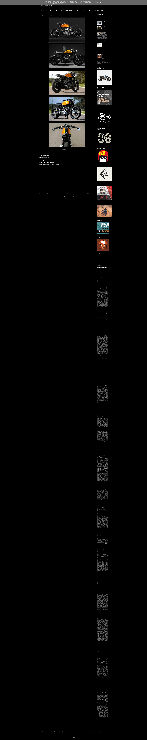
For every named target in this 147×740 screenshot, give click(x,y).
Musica (103, 556)
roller (102, 607)
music (99, 556)
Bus (102, 338)
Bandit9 (106, 302)
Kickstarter (104, 496)
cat (105, 352)
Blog (103, 321)
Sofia (103, 636)
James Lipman (101, 479)
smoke (106, 634)
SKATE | (51, 10)
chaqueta (99, 354)
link (107, 510)
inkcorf (106, 472)
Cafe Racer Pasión (101, 342)
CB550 (107, 352)
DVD (103, 398)
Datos (106, 379)
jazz (98, 480)
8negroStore (100, 283)
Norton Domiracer (100, 566)
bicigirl (106, 313)
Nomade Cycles (104, 563)
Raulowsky (99, 594)
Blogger (84, 737)
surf (100, 652)
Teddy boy (105, 664)
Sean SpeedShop (105, 622)
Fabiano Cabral (102, 407)
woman (98, 708)
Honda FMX (106, 459)
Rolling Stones (105, 607)
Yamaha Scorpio (100, 711)
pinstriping (106, 582)
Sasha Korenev (105, 618)
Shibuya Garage (100, 627)
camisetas (103, 346)
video (103, 699)
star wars (103, 644)
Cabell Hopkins (105, 339)
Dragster (104, 394)
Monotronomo (105, 542)
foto (107, 415)
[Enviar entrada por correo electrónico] (41, 155)
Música (106, 556)
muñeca (102, 555)
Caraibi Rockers (100, 348)
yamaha (106, 710)
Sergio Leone (99, 625)
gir (101, 431)
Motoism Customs (102, 550)
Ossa (104, 572)
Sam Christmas (100, 616)
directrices (106, 388)
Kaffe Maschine (103, 488)
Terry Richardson (105, 665)
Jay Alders (106, 479)
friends (101, 420)
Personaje (100, 579)
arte (101, 296)
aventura (99, 300)
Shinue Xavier (105, 627)
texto (99, 666)
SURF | (56, 10)
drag (101, 394)
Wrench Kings (103, 708)
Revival (106, 599)
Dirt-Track (99, 389)
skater (104, 632)
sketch (106, 632)
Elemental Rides (102, 403)
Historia (99, 449)
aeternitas (106, 287)
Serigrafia (106, 625)
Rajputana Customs (104, 593)
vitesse (98, 701)
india (107, 469)
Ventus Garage (103, 696)
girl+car (106, 431)
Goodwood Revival (105, 434)
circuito (106, 358)
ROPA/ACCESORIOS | (69, 10)
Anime (99, 294)
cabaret (101, 339)
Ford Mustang (101, 414)
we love (100, 704)
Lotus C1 (103, 516)
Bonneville (105, 326)
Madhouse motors (101, 521)
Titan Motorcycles (104, 679)
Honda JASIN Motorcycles (101, 461)
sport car (101, 642)
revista (103, 599)
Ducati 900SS (105, 396)
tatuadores (104, 663)
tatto (107, 661)
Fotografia (100, 417)
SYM (105, 657)
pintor (98, 583)
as (104, 296)
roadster (106, 603)
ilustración (105, 468)
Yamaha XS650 (105, 717)
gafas (98, 424)
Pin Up (102, 582)
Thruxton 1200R (100, 678)
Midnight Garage (100, 536)
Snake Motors (105, 635)
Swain (103, 657)
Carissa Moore (105, 349)
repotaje (103, 598)
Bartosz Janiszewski (104, 305)
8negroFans (100, 281)
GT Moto (99, 437)
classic (103, 359)
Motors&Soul (99, 554)
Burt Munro (99, 338)
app (103, 295)
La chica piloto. (104, 27)
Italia (102, 477)
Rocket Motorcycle (100, 606)
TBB (107, 663)
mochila (98, 539)
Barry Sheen (99, 305)
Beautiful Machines (104, 307)
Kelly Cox (101, 495)
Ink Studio (103, 472)
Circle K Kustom (101, 358)
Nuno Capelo (99, 568)
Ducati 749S (101, 396)
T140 (98, 658)
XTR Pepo (102, 710)
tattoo (102, 662)
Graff (101, 435)
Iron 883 (99, 474)
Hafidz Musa (105, 438)
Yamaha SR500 (100, 713)
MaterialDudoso (105, 529)
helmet (106, 444)
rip (104, 603)
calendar (106, 342)
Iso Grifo (104, 476)
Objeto (104, 569)
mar (107, 524)
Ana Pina (102, 290)
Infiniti (107, 471)
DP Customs (106, 393)
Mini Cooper (106, 537)
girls (107, 432)
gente (102, 426)
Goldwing (106, 433)
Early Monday (103, 399)
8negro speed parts (102, 279)
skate (106, 631)
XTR (98, 710)
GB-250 (99, 426)
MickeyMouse (100, 535)
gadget (106, 423)
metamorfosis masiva (102, 533)
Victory (99, 698)
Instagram (102, 473)
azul (105, 300)
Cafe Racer (100, 340)
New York (103, 561)
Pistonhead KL (105, 583)
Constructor (45, 157)
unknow (103, 691)
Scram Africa (105, 621)
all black (104, 288)
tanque (99, 660)
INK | (85, 10)
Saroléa (103, 617)
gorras (98, 435)
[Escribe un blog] (44, 155)
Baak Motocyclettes (100, 301)
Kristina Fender (105, 500)
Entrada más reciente (43, 193)
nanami (106, 558)
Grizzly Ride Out (103, 436)
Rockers (106, 605)
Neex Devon (102, 560)
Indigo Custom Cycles (101, 471)
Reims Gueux (100, 596)
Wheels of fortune (104, 705)
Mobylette (106, 538)
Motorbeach (99, 551)
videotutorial (100, 700)
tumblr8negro (105, 689)
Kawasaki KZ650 (104, 492)
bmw (102, 322)
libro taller (106, 509)
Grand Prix (106, 435)
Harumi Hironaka (105, 442)
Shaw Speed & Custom (103, 626)
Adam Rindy (103, 285)
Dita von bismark (102, 391)
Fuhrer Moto (106, 422)
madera (106, 520)
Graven (98, 436)
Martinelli (104, 528)
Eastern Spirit (104, 400)
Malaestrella (99, 524)
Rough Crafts (102, 608)
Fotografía (100, 418)
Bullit (102, 335)
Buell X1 (103, 334)
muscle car (106, 555)
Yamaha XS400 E (105, 716)
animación (106, 293)
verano (106, 696)
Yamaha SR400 (105, 712)
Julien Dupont (99, 487)
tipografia (99, 679)
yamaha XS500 (100, 717)
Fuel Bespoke (100, 421)
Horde (104, 465)
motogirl (102, 549)
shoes (106, 628)
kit (107, 498)
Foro (104, 415)
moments (101, 540)
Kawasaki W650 (101, 493)
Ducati (104, 395)
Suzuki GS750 (100, 656)
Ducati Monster (101, 397)
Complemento (101, 366)
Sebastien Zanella (101, 623)
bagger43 (103, 302)
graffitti (103, 435)
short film (106, 629)
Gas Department (100, 425)
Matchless (99, 529)
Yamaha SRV (105, 713)
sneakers (99, 636)
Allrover (102, 289)
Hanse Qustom (99, 441)
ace (104, 284)
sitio (104, 631)
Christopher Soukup (104, 356)
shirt (104, 628)
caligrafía (103, 345)
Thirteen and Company (102, 675)
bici (105, 312)
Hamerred (102, 440)
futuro (104, 423)
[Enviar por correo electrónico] (43, 155)
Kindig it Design (104, 498)
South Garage (102, 638)
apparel (105, 295)
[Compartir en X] (45, 155)
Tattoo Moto (106, 662)
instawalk (106, 473)
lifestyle (104, 510)
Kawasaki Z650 (102, 494)
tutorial (98, 690)
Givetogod (99, 433)
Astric (99, 297)
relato (104, 596)
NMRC (103, 562)
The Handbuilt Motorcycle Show (102, 669)
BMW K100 (106, 322)
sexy (98, 626)
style (99, 650)
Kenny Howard (105, 495)
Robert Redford (99, 604)
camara (106, 345)
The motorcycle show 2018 (101, 670)
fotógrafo (100, 419)
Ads (103, 287)
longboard (99, 513)
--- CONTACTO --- (100, 262)
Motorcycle (101, 553)
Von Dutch (104, 701)
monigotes (99, 541)
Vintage (106, 700)
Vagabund (102, 693)
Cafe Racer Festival (104, 341)
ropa (98, 608)
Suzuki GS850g (105, 656)
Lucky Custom (103, 517)
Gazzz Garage (105, 425)
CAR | (46, 10)
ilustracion (100, 468)
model (101, 539)
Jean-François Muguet (102, 480)
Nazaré (98, 559)
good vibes (99, 434)
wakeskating (99, 703)
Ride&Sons (102, 603)
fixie (100, 412)
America (104, 289)
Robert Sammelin (105, 604)
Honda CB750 (100, 457)
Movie (106, 554)
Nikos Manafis (99, 562)
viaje (101, 697)
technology (100, 664)
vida (102, 698)
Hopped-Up (101, 465)
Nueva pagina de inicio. (104, 44)
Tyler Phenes (102, 690)
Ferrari (101, 411)
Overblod (106, 572)
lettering (106, 508)
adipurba (106, 286)
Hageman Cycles (100, 439)
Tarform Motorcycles (104, 660)
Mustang (99, 557)
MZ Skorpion (102, 558)
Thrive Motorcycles (101, 677)
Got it (101, 2)
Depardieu (103, 385)
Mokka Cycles (105, 539)
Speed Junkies (102, 639)
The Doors (104, 667)
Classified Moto (105, 360)
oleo (102, 572)
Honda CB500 (102, 455)
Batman (99, 307)
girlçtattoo (104, 432)
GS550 (107, 436)
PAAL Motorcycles (101, 573)
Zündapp (98, 724)
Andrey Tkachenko (100, 292)
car (107, 347)
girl (103, 431)
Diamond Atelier (100, 387)
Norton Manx (105, 566)
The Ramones (103, 673)
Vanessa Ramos (102, 694)
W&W (103, 702)
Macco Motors (104, 519)
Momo (104, 540)
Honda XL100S (103, 463)
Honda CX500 (105, 458)
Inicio (68, 193)
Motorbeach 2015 (105, 551)
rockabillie (102, 605)
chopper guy (99, 355)
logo (105, 511)
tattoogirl (99, 663)
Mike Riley (99, 537)
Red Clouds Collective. (104, 595)
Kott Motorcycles (100, 499)
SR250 (101, 643)
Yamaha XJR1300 (105, 715)
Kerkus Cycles (99, 496)
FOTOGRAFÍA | (78, 10)
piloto (98, 582)
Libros (99, 510)
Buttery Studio (105, 338)
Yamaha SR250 (99, 712)
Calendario (99, 343)
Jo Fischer (101, 482)
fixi (98, 412)
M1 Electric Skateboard (101, 518)
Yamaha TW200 (105, 714)
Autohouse (100, 299)
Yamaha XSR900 (105, 718)
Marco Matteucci (101, 525)
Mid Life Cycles (105, 535)
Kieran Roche (103, 497)
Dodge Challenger (100, 393)
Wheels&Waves (100, 706)
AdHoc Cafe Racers (101, 286)
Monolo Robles (100, 542)
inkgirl (98, 473)
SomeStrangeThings (104, 637)
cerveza (99, 353)
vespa (98, 697)
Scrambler (99, 622)
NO (105, 562)
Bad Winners (106, 301)
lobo (103, 511)
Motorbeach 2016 (100, 552)
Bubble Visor (99, 334)
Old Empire (103, 571)
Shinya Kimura (100, 628)
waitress (106, 702)
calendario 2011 (105, 343)
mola (98, 540)
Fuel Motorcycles (100, 422)
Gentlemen (106, 426)
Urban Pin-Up (105, 692)
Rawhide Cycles (103, 594)
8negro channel (101, 277)
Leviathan (99, 509)
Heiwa (103, 444)
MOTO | (41, 10)
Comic (106, 365)
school (103, 620)
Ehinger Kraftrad (102, 401)
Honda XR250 (102, 464)
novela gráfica (102, 567)
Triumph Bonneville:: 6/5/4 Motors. (104, 22)
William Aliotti (100, 707)
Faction (106, 407)
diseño (106, 389)
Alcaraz (101, 288)
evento (106, 406)
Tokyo (104, 680)
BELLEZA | (97, 10)
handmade (106, 440)
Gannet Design (105, 424)
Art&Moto (99, 296)
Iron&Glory (101, 475)
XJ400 (107, 709)
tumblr (99, 689)
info (98, 472)
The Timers (103, 674)
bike (98, 314)
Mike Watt (102, 537)
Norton (103, 564)
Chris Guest (104, 355)
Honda (106, 450)
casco (100, 351)
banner (99, 303)
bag (101, 302)
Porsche (106, 585)
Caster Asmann (100, 352)
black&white (106, 318)
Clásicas (99, 359)
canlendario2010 (101, 347)
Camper (106, 346)
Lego (103, 508)
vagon (105, 693)
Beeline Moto (102, 308)
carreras (98, 350)
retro (100, 599)
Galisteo (101, 424)
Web (103, 704)
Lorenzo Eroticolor (103, 514)
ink (100, 472)
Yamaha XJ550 (99, 715)
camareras (99, 346)
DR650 (98, 394)
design (106, 385)
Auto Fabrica (105, 298)
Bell (107, 308)
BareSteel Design (105, 304)
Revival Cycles (99, 600)
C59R (98, 339)
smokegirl (99, 635)
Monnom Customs (104, 541)
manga (102, 524)
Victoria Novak (105, 697)
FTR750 (104, 420)
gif (101, 430)
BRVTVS (98, 333)
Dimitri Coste (102, 388)
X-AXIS (104, 709)
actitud (99, 285)
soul (98, 638)
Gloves (103, 433)
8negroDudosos (100, 280)
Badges (98, 302)
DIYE (106, 391)
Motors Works (105, 553)
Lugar (106, 517)
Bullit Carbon (105, 335)
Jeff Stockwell (102, 481)
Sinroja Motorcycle (100, 631)
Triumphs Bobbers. (104, 33)
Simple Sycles (105, 630)
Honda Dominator (100, 459)
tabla (100, 658)
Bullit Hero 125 (99, 337)
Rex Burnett (104, 602)
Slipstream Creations (104, 633)
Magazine (100, 523)
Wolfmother (106, 707)
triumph (99, 688)
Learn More (96, 2)
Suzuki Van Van (99, 657)
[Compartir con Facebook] (47, 155)
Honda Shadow (102, 462)
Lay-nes (101, 506)
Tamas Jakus (105, 659)
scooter (106, 620)
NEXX (106, 561)
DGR (107, 386)
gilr (105, 430)
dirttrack (103, 389)
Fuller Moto (100, 423)
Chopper (104, 54)
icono (104, 467)
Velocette (99, 696)
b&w (107, 300)
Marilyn (104, 526)
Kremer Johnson (100, 500)
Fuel (107, 420)
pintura (101, 583)
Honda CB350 (103, 453)
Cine (106, 357)
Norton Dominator (105, 565)
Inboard (104, 469)
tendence (99, 665)
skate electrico (100, 632)
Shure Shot (101, 630)
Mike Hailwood (105, 536)
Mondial (106, 540)
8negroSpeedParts (101, 282)
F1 (99, 407)
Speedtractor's (100, 641)
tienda (104, 678)
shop (103, 629)
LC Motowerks (104, 506)
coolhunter (103, 370)
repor (100, 598)
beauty (98, 308)
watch (106, 703)
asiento (106, 296)
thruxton (106, 677)
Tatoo (104, 661)
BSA (101, 333)
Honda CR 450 (100, 458)
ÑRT (102, 569)
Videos (106, 699)
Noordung (99, 564)
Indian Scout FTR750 (104, 470)
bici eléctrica (102, 313)
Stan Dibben (106, 643)
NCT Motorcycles (103, 559)
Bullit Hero (106, 336)
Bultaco (103, 337)
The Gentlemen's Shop (104, 668)
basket (99, 306)
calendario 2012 (100, 344)
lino (98, 511)
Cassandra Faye (105, 351)
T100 (107, 657)
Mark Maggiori (103, 527)
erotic (101, 406)
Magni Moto (105, 523)
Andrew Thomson (105, 291)
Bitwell (104, 316)
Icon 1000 (101, 467)
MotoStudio (103, 554)
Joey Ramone (105, 482)
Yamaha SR (105, 711)
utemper (98, 693)
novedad (98, 567)
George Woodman (100, 429)
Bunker (106, 337)
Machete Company (101, 520)
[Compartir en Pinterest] (48, 155)
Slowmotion (101, 634)
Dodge (107, 392)
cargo (102, 349)
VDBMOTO (106, 695)
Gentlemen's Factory (104, 428)
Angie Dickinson (100, 293)
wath (98, 704)
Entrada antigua (90, 193)
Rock (98, 605)
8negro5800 (106, 279)
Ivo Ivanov (104, 477)
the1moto (106, 674)
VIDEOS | (90, 10)
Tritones (106, 687)
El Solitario (102, 402)
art (107, 295)
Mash (107, 528)
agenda (98, 288)
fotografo (106, 418)
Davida (98, 382)
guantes (104, 437)
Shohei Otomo (99, 629)
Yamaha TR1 (99, 714)
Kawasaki (103, 491)
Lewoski (102, 509)
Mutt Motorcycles (104, 557)
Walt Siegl (103, 703)
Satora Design (101, 619)
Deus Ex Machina (101, 386)
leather (103, 507)
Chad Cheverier (104, 353)
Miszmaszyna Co (101, 538)
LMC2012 (100, 511)
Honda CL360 (105, 457)
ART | (62, 10)
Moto (48, 157)
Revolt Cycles (103, 601)
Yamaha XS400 (99, 716)
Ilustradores (100, 469)
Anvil (104, 294)
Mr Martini (99, 555)
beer (105, 308)
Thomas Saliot (100, 676)
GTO (102, 437)
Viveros (101, 701)
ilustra (107, 467)
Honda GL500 (105, 460)
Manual (105, 524)
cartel (101, 350)
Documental (103, 392)
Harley (103, 441)
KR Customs (105, 499)
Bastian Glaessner (104, 306)
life (102, 510)
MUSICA (102, 10)
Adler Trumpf (99, 287)
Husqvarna (99, 466)
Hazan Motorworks (101, 443)
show (98, 630)
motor (106, 550)
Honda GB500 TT (100, 460)
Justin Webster (104, 487)
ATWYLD (103, 297)
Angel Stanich (105, 292)
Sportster (105, 642)
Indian (98, 470)
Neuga (105, 560)
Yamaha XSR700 (100, 718)
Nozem (106, 567)
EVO (98, 407)
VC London (102, 695)
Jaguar (104, 478)
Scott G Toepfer (100, 621)
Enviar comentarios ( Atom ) (69, 196)
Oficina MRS (104, 570)
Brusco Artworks (104, 332)
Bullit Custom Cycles (100, 336)
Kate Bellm (103, 490)
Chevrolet (103, 354)
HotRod (106, 465)
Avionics (102, 300)
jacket (102, 478)
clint (98, 361)
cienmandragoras (101, 357)
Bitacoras (100, 316)
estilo (103, 406)
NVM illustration (105, 568)
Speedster (106, 640)
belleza (99, 309)
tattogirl (99, 662)
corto (103, 372)
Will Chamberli (105, 706)
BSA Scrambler (105, 333)
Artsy (103, 296)
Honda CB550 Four (104, 456)
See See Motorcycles (104, 624)
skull (98, 633)
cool (104, 369)
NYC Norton (99, 569)
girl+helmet (99, 432)
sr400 (103, 643)
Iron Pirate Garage (104, 474)
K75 (100, 488)
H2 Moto (101, 438)
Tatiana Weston (100, 661)
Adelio (107, 285)
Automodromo (105, 299)
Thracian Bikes (105, 676)
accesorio (101, 284)
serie (103, 625)
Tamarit (103, 658)
